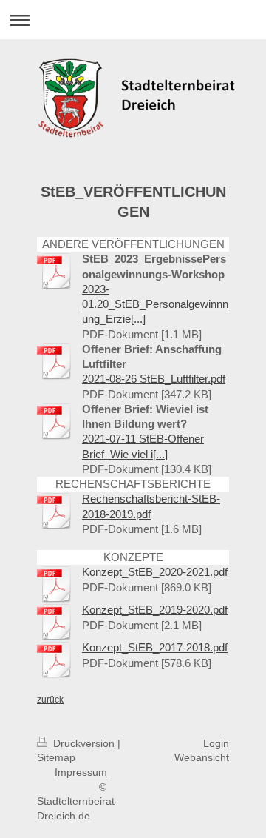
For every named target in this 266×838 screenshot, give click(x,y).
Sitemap (56, 757)
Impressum (81, 772)
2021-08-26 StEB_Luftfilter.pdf (153, 378)
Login (216, 743)
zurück (50, 699)
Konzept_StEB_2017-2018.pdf (155, 647)
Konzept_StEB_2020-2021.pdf (155, 572)
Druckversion (83, 743)
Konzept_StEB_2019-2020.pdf (155, 609)
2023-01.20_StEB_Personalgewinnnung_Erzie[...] (155, 304)
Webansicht (201, 757)
